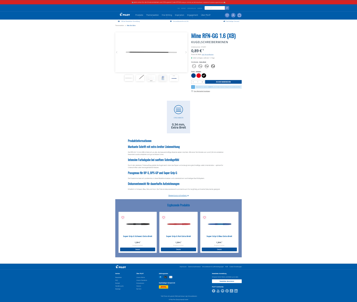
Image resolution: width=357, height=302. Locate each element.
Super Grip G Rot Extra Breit (178, 236)
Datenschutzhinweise (194, 267)
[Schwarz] (204, 75)
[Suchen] (227, 8)
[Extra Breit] (213, 66)
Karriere (199, 8)
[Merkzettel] (227, 15)
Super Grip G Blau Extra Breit (219, 236)
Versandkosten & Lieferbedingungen (213, 267)
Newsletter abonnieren (227, 281)
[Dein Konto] (233, 15)
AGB (226, 267)
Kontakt (183, 8)
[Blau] (193, 75)
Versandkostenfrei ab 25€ (180, 21)
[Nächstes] (186, 52)
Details (137, 249)
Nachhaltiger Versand (232, 21)
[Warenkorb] (239, 15)
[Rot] (198, 75)
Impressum (183, 267)
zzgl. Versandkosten (208, 54)
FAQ (179, 8)
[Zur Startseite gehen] (124, 14)
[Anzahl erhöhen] (202, 82)
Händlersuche (191, 8)
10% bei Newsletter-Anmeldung (130, 21)
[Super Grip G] (137, 224)
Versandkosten (192, 296)
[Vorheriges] (116, 52)
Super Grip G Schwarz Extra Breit (137, 236)
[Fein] (194, 66)
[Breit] (206, 66)
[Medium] (200, 66)
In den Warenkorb (223, 82)
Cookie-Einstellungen (235, 267)
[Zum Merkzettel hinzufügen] (122, 217)
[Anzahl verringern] (193, 82)
